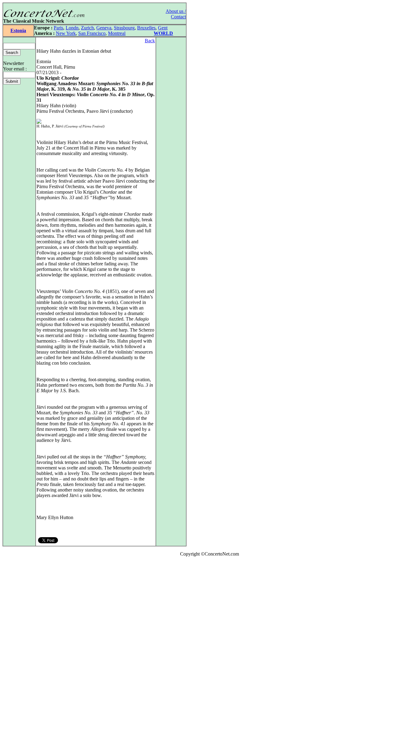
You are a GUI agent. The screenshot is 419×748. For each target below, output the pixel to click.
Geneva (103, 27)
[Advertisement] (20, 654)
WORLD (163, 33)
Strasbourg (124, 27)
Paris (58, 27)
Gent (162, 27)
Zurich (87, 27)
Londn (72, 27)
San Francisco (92, 33)
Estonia (18, 30)
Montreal (116, 33)
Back (150, 40)
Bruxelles (146, 27)
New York (66, 33)
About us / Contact (176, 14)
